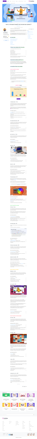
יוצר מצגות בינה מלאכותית (31, 426)
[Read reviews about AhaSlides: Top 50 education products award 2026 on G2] (31, 434)
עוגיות (3, 427)
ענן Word (30, 424)
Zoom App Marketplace (12, 140)
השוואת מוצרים (23, 422)
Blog (22, 423)
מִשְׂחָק (14, 239)
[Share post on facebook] (22, 386)
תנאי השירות (3, 425)
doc (15, 127)
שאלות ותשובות (30, 425)
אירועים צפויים (23, 425)
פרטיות (3, 426)
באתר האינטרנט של (12, 311)
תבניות (23, 424)
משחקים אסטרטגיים (30, 38)
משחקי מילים (29, 36)
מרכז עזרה (23, 426)
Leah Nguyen (5, 32)
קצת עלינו (3, 422)
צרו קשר (3, 423)
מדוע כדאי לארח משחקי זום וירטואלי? (30, 31)
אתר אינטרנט (11, 353)
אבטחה (3, 428)
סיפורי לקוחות (23, 428)
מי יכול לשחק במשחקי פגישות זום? (30, 33)
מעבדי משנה (3, 430)
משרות (3, 424)
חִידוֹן (29, 422)
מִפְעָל (9, 423)
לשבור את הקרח (15, 179)
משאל (29, 423)
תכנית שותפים (23, 427)
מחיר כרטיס (10, 421)
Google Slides (17, 422)
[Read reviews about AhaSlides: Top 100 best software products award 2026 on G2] (34, 434)
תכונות (29, 421)
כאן (10, 159)
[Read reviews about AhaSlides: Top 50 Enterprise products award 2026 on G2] (28, 434)
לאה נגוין (22, 27)
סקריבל (14, 277)
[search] (2, 3)
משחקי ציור (29, 37)
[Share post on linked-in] (24, 386)
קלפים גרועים (22, 263)
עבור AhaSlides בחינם (12, 198)
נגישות (3, 429)
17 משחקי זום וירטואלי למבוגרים (30, 34)
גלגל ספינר (30, 428)
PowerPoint (17, 423)
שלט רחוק (30, 429)
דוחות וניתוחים (30, 430)
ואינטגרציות (17, 421)
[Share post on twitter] (23, 386)
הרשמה (6, 40)
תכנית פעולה (10, 422)
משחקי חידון (29, 35)
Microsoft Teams (17, 424)
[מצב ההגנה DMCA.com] (10, 434)
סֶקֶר (29, 427)
